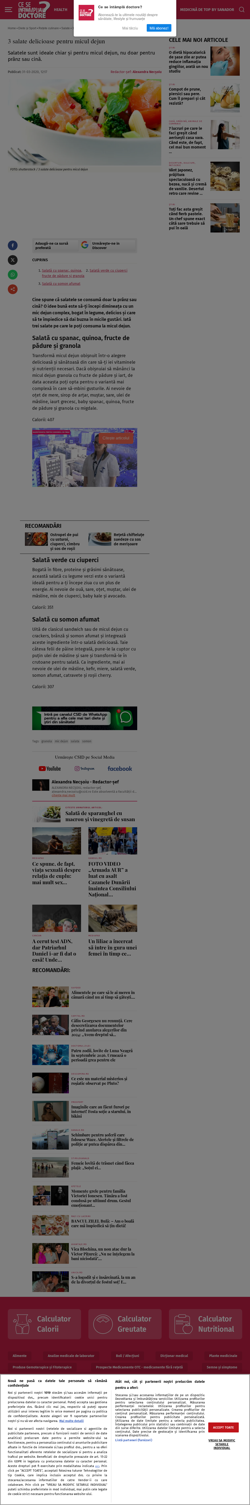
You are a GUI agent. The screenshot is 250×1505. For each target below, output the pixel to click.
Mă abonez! (159, 27)
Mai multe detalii (71, 1421)
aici (97, 1466)
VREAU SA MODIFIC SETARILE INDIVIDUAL (221, 1444)
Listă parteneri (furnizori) (133, 1440)
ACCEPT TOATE (223, 1427)
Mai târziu (130, 27)
